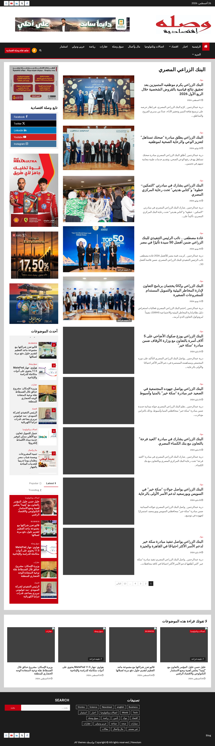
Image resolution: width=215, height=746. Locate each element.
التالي (118, 583)
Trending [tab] (33, 489)
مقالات (105, 729)
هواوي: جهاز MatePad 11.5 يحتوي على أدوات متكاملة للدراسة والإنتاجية (26, 550)
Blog (208, 735)
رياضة (92, 46)
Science (93, 707)
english (120, 707)
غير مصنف (133, 729)
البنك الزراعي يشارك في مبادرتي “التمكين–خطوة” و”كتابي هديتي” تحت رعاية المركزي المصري (172, 189)
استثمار (64, 46)
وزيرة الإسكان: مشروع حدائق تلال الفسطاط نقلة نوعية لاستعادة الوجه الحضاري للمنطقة (25, 395)
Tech (135, 712)
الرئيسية (196, 46)
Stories (81, 707)
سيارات (134, 723)
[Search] (40, 50)
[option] (34, 352)
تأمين (115, 718)
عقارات (104, 46)
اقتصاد (174, 46)
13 (125, 583)
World (125, 712)
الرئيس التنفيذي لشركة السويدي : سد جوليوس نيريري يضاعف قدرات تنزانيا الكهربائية (25, 417)
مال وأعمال (134, 46)
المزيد (198, 54)
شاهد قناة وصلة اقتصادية (17, 50)
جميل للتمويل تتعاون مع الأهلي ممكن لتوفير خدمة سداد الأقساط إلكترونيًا (25, 438)
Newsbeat (107, 707)
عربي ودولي (78, 46)
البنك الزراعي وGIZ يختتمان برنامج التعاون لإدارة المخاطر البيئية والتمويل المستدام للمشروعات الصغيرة (173, 290)
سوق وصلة (118, 46)
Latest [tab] (50, 483)
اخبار (185, 46)
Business (32, 343)
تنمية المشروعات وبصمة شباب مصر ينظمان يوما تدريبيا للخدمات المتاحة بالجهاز (27, 460)
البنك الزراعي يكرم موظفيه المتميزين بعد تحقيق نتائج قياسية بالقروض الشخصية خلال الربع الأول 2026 (172, 89)
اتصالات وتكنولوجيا (154, 46)
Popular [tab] (34, 483)
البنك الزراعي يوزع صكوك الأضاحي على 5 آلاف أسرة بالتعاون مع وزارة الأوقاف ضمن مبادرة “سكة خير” (172, 340)
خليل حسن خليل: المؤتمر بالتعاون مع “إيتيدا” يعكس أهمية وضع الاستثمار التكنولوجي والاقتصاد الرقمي (26, 508)
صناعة (114, 723)
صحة (124, 723)
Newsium (136, 742)
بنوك (201, 80)
